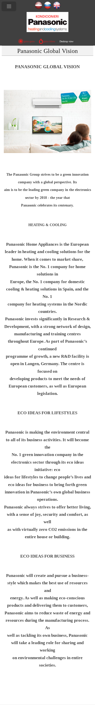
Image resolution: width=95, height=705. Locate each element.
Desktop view (66, 41)
